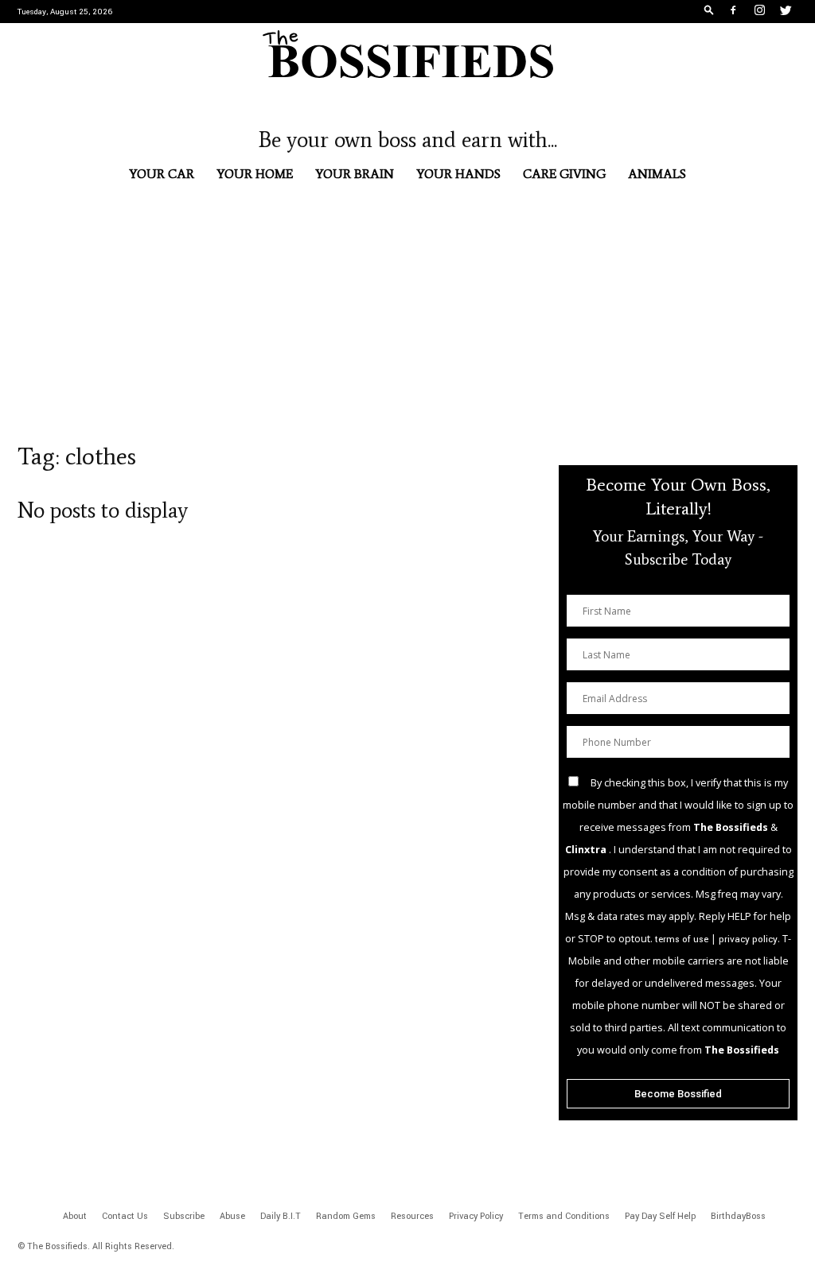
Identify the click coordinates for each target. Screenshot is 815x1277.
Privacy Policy (476, 1216)
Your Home (254, 173)
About (75, 1216)
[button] (709, 11)
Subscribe (184, 1216)
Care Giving (564, 173)
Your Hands (458, 173)
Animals (657, 173)
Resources (412, 1216)
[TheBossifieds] (407, 54)
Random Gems (346, 1216)
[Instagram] (759, 12)
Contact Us (125, 1216)
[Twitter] (785, 12)
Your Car (161, 173)
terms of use (681, 939)
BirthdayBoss (738, 1216)
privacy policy (748, 939)
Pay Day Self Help (660, 1216)
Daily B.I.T (280, 1216)
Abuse (232, 1216)
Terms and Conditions (564, 1216)
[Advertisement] (407, 329)
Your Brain (354, 173)
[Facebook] (733, 12)
